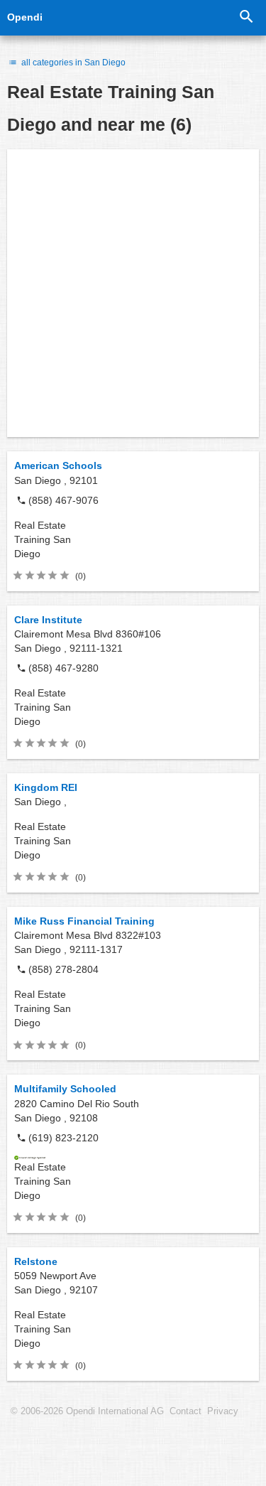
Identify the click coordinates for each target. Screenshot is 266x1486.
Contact (185, 1411)
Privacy (222, 1411)
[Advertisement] (133, 293)
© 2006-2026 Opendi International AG (87, 1411)
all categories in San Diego (72, 63)
